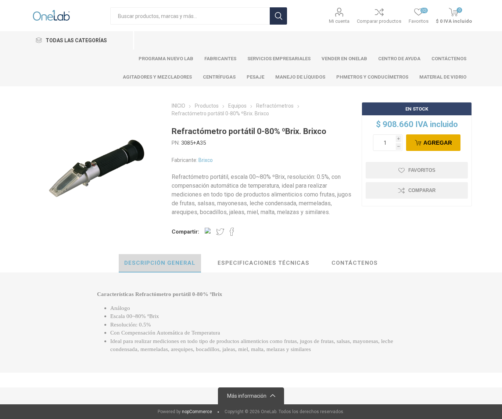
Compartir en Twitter (220, 232)
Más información (246, 396)
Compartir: (185, 231)
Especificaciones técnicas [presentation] (263, 263)
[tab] (160, 263)
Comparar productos (379, 21)
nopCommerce (197, 411)
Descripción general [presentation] (160, 263)
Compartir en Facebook (232, 232)
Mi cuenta (339, 21)
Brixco (205, 160)
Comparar (421, 190)
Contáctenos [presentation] (354, 263)
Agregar (437, 143)
